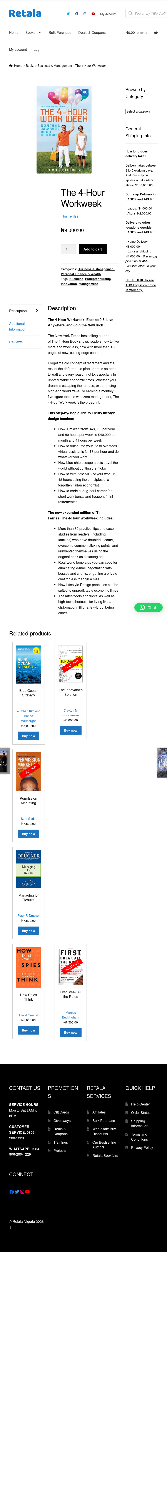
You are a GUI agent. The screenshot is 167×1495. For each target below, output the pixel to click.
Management (88, 284)
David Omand (28, 1015)
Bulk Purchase (60, 32)
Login (38, 49)
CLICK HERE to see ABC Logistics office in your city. (140, 285)
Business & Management (55, 65)
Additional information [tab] (17, 326)
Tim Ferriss (69, 216)
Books (30, 32)
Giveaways (62, 1120)
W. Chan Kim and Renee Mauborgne (28, 716)
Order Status (140, 1112)
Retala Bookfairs (105, 1155)
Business (76, 279)
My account (18, 49)
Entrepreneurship (98, 279)
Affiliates (99, 1112)
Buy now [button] (28, 736)
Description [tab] (18, 310)
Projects (59, 1150)
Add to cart (93, 249)
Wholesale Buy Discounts (104, 1131)
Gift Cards (61, 1112)
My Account (108, 14)
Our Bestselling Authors (104, 1145)
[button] (85, 92)
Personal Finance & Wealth (81, 274)
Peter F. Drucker (28, 915)
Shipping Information (139, 1123)
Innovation (69, 284)
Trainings (60, 1142)
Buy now (70, 730)
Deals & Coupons (92, 32)
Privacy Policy (142, 1147)
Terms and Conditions (139, 1137)
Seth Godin (28, 818)
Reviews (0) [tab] (18, 341)
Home (13, 32)
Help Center (140, 1104)
